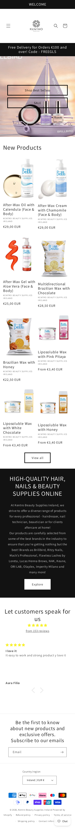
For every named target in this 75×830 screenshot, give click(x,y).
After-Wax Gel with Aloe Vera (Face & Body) (19, 286)
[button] (8, 25)
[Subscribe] (61, 752)
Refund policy (23, 814)
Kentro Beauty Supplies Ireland (35, 809)
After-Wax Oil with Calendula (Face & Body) (19, 209)
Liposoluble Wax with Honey (52, 427)
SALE (37, 103)
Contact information (50, 821)
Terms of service (62, 814)
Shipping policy (26, 821)
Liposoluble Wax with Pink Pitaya (52, 354)
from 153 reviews (37, 631)
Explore (37, 584)
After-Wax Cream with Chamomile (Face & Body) (52, 210)
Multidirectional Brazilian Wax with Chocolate (54, 288)
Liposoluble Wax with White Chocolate (17, 428)
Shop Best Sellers (37, 90)
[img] (37, 625)
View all (38, 458)
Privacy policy (42, 814)
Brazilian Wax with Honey (19, 364)
